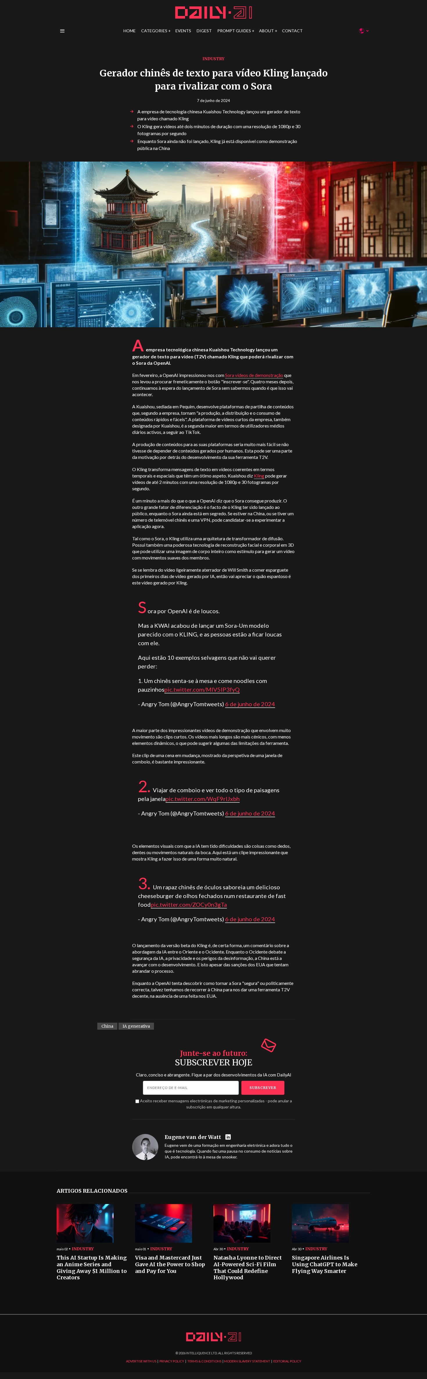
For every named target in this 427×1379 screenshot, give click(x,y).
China (107, 1026)
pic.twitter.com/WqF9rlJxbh (203, 798)
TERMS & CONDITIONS (204, 1361)
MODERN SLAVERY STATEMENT (247, 1361)
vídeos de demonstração (254, 375)
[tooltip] (228, 1137)
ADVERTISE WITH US (141, 1361)
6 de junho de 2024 (250, 703)
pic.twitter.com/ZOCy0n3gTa (189, 904)
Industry (213, 58)
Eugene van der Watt (193, 1137)
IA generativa (136, 1026)
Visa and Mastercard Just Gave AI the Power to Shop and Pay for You (170, 1264)
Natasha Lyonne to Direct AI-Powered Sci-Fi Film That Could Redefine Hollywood (248, 1268)
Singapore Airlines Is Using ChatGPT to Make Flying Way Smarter (324, 1264)
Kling (259, 475)
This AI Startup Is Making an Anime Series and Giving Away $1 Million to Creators (92, 1268)
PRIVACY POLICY (171, 1361)
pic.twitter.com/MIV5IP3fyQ (202, 689)
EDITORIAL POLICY (287, 1361)
